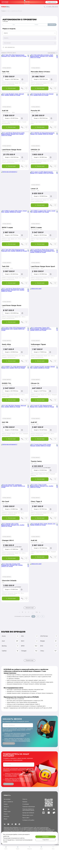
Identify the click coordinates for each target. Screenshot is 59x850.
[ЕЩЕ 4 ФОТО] (15, 62)
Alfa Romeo (48, 636)
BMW (29, 646)
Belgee (48, 641)
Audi (10, 641)
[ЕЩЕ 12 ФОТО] (44, 217)
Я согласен (46, 836)
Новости (24, 799)
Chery (48, 650)
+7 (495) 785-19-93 (52, 6)
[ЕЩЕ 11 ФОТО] (15, 491)
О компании (25, 804)
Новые (36, 24)
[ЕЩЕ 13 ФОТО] (15, 217)
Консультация (12, 88)
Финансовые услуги (27, 815)
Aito (29, 636)
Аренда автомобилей (28, 812)
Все (14, 24)
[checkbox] (17, 735)
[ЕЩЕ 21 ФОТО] (15, 412)
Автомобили (7, 799)
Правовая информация (28, 806)
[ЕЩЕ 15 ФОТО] (15, 530)
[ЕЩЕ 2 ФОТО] (44, 139)
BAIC (29, 641)
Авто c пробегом (8, 801)
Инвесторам (7, 811)
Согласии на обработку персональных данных (17, 740)
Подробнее (45, 839)
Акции (5, 809)
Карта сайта (25, 817)
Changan (29, 650)
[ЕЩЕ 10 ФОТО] (44, 373)
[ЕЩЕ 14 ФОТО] (44, 256)
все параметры (10, 47)
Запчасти (6, 806)
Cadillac (10, 650)
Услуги (5, 814)
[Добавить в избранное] (26, 88)
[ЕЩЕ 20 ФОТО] (15, 295)
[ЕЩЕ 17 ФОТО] (44, 412)
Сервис (6, 804)
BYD (48, 646)
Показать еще (29, 660)
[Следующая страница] (39, 612)
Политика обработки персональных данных (28, 810)
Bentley (10, 646)
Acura (10, 636)
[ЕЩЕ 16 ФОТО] (15, 256)
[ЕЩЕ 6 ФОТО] (15, 101)
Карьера (24, 801)
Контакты (6, 816)
